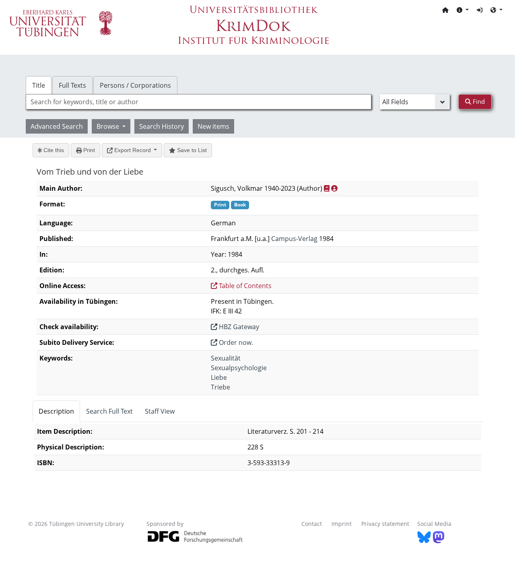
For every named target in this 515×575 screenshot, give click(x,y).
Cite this (53, 150)
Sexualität (226, 358)
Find (478, 101)
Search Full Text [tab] (109, 411)
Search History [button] (161, 126)
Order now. (235, 342)
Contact (311, 524)
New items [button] (213, 126)
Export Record (132, 150)
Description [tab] (56, 411)
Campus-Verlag (294, 238)
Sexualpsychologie (239, 367)
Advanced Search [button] (57, 126)
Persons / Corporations (135, 85)
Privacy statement (385, 524)
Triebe (220, 387)
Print (88, 150)
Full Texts (72, 85)
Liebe (219, 377)
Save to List (191, 150)
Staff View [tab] (160, 411)
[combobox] (198, 101)
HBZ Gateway (238, 326)
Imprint (342, 524)
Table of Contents (244, 285)
